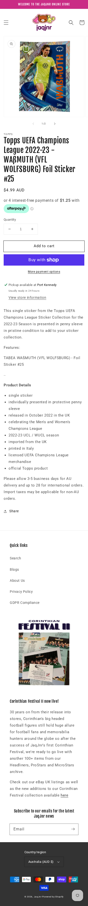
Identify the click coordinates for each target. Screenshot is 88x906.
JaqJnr (38, 896)
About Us (17, 580)
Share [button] (14, 511)
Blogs (14, 569)
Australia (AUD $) (41, 862)
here (64, 795)
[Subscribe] (72, 829)
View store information (27, 297)
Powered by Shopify (53, 896)
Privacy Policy (21, 592)
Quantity (10, 219)
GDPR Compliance (25, 603)
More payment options (44, 271)
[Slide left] (33, 123)
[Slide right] (54, 123)
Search (15, 558)
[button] (6, 22)
